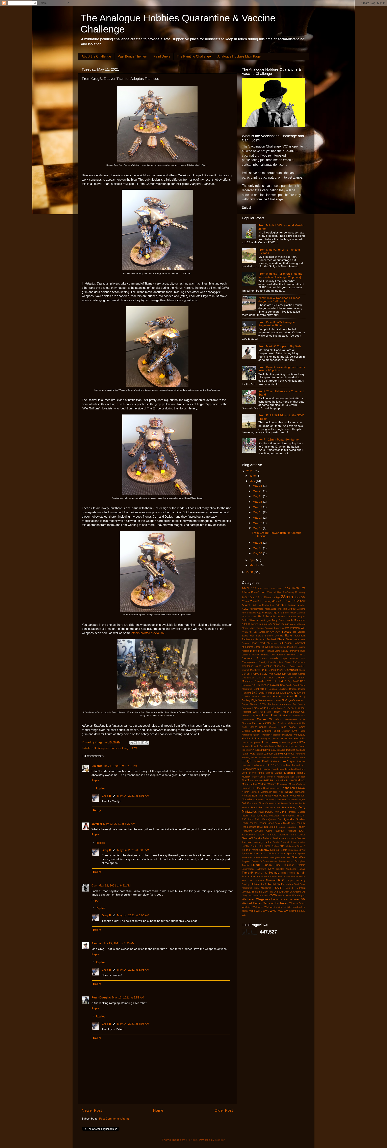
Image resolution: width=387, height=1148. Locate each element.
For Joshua (299, 704)
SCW (267, 846)
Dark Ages (263, 685)
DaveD (274, 684)
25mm (259, 597)
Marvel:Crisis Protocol (263, 776)
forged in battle (274, 708)
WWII (287, 910)
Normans (246, 795)
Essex (282, 696)
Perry (293, 807)
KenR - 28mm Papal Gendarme (278, 439)
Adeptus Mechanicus (263, 605)
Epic (275, 696)
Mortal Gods (295, 784)
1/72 (303, 588)
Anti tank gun (263, 620)
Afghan (292, 608)
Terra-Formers (288, 873)
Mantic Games (274, 772)
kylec (292, 761)
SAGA (302, 830)
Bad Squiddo (298, 632)
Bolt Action (285, 643)
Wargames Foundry (269, 899)
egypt (269, 693)
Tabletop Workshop (286, 869)
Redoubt (300, 823)
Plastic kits (262, 815)
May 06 (258, 548)
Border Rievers (262, 647)
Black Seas (284, 639)
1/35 (260, 588)
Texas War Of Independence (271, 876)
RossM (300, 826)
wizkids (287, 907)
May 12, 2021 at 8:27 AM (119, 823)
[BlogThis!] (135, 743)
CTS (269, 681)
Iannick (246, 746)
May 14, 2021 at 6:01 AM (133, 795)
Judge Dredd (261, 761)
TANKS (258, 873)
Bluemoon (272, 643)
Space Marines (250, 853)
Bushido (291, 654)
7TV (296, 601)
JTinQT (246, 761)
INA (252, 750)
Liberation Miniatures (295, 769)
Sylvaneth (261, 869)
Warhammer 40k (295, 899)
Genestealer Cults (295, 719)
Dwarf (262, 692)
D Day (288, 681)
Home (158, 1110)
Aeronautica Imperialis (276, 609)
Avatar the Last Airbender (255, 632)
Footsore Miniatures (279, 704)
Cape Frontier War (293, 658)
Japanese (289, 753)
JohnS (302, 757)
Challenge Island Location (257, 666)
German (246, 723)
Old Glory (247, 803)
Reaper (253, 823)
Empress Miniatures (262, 696)
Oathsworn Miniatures (287, 799)
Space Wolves (268, 853)
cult (274, 681)
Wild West (258, 907)
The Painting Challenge (194, 56)
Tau (265, 873)
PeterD (277, 811)
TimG (281, 880)
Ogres (302, 799)
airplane (252, 616)
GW (134, 748)
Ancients (270, 616)
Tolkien (256, 884)
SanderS (247, 838)
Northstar (247, 799)
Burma (255, 654)
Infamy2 (265, 749)
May (253, 481)
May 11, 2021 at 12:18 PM (120, 765)
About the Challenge (96, 56)
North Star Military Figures (267, 795)
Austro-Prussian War (293, 628)
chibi (264, 669)
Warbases (248, 899)
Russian (279, 830)
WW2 (273, 910)
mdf (252, 780)
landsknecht (258, 765)
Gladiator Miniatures (288, 723)
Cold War (267, 673)
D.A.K (296, 681)
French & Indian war (293, 712)
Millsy (254, 784)
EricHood (191, 1139)
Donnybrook (260, 689)
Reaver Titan (281, 823)
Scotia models (297, 842)
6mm (289, 601)
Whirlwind (246, 907)
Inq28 (273, 750)
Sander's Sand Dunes (292, 834)
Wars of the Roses (275, 903)
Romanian (291, 827)
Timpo (289, 880)
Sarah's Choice (288, 838)
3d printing (264, 601)
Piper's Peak (248, 815)
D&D (302, 681)
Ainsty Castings (298, 612)
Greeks (246, 730)
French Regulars (251, 715)
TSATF (277, 887)
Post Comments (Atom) (114, 1118)
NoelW (289, 791)
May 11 (258, 528)
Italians (259, 753)
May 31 (258, 485)
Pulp (250, 819)
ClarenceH (291, 669)
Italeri (302, 750)
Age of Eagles (249, 612)
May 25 (258, 496)
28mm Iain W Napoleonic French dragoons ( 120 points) (279, 299)
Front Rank (269, 715)
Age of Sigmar (281, 612)
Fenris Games (274, 700)
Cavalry (263, 662)
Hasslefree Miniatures (281, 735)
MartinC (301, 772)
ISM (298, 750)
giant (274, 723)
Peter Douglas (101, 997)
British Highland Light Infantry (273, 651)
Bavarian (260, 639)
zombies (295, 910)
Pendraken (257, 807)
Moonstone (282, 784)
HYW (302, 742)
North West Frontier (294, 795)
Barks (288, 635)
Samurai (272, 834)
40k (274, 601)
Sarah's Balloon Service (267, 838)
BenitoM (271, 639)
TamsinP (247, 872)
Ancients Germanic (286, 616)
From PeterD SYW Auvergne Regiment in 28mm (276, 324)
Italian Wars (248, 753)
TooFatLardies (285, 884)
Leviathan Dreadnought (273, 769)
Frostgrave (285, 715)
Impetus (246, 750)
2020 (250, 571)
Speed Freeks (261, 857)
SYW (271, 869)
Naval (301, 787)
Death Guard (292, 685)
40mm (281, 601)
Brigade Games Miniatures (284, 647)
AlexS (261, 616)
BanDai (259, 635)
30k (94, 748)
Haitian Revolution (261, 735)
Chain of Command (295, 662)
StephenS (257, 861)
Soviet (302, 850)
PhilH (285, 811)
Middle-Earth (281, 780)
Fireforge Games (291, 700)
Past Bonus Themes (132, 56)
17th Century (288, 592)
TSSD (287, 888)
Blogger (220, 1139)
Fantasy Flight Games (254, 700)
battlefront (299, 635)
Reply (95, 780)
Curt (94, 885)
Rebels (291, 823)
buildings (246, 654)
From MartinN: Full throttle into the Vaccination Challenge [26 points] (280, 275)
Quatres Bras (275, 819)
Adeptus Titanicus (109, 748)
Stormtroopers (270, 861)
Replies (100, 788)
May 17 (258, 507)
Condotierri (280, 673)
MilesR (246, 784)
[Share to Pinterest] (147, 743)
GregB (126, 748)
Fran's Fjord (290, 708)
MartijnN (289, 772)
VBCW (273, 895)
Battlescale (248, 639)
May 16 (258, 512)
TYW (270, 892)
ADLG (245, 608)
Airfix (244, 616)
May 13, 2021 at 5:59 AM (128, 997)
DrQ (254, 692)
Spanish (281, 853)
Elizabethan (279, 692)
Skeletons (293, 850)
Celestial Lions (275, 662)
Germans (258, 723)
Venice (281, 895)
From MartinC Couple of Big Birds (279, 346)
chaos (277, 666)
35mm (253, 601)
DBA (282, 685)
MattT (245, 780)
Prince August (288, 815)
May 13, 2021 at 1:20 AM (118, 943)
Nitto (281, 792)
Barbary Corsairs (274, 635)
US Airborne (295, 892)
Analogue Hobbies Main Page (239, 56)
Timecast (271, 880)
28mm (287, 596)
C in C (301, 654)
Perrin (285, 807)
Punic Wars (261, 819)
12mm (254, 592)
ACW (302, 601)
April (253, 560)
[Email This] (131, 743)
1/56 (287, 588)
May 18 (258, 501)
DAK (254, 685)
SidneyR (301, 846)
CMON (257, 673)
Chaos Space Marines (293, 666)
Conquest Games (296, 674)
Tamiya (301, 869)
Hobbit (245, 742)
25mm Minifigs (272, 597)
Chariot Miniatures (251, 670)
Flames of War (258, 704)
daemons (246, 685)
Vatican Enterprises (258, 895)
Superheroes (248, 869)
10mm (246, 592)
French (276, 712)
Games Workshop (269, 719)
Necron (245, 792)
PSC (244, 819)
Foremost (246, 708)
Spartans (291, 853)
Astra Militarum (297, 624)
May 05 (258, 553)
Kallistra (275, 761)
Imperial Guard (297, 746)
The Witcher (292, 876)
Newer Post (92, 1110)
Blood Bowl (258, 643)
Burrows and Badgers (273, 654)
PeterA (269, 811)
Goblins (253, 727)
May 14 (258, 517)
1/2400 (246, 588)
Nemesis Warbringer (261, 792)
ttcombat (246, 891)
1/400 (266, 588)
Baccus (286, 631)
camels (274, 658)
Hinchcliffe (299, 738)
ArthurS (268, 624)
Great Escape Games (292, 727)
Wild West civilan (273, 907)
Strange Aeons (285, 861)
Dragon (292, 689)
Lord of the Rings (253, 772)
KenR (284, 761)
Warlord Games (252, 903)
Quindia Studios (294, 819)
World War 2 (255, 910)
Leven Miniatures (251, 769)
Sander (96, 943)
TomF (263, 884)
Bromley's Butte (297, 651)
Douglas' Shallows (278, 689)
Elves (290, 692)
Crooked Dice (284, 677)
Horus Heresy (270, 742)
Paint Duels (161, 56)
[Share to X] (139, 743)
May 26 (258, 491)
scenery (258, 842)
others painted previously (147, 633)
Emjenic (97, 765)
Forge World (259, 708)
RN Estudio (270, 827)
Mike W (292, 780)
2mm (297, 597)
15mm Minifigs (274, 592)
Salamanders (248, 834)
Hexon (276, 738)
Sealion (275, 846)
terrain (301, 872)
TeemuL (274, 872)
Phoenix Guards (297, 812)
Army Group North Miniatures (288, 620)
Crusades (260, 681)
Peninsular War (273, 807)
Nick (275, 792)
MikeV (301, 780)
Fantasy (300, 696)
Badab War (248, 635)
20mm (251, 597)
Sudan (267, 864)
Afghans (301, 609)
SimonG (264, 849)
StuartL (256, 864)
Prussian (300, 815)
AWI (272, 631)
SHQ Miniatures (288, 846)
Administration (256, 609)
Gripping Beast (271, 730)
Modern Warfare (267, 784)
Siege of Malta (250, 850)
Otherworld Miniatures (276, 803)
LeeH (302, 765)
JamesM (268, 753)
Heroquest (266, 738)
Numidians (258, 799)
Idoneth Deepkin (259, 746)
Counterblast (248, 677)
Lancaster (247, 765)
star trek (285, 857)
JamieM (97, 823)
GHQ (268, 723)
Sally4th (261, 834)
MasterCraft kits (285, 776)
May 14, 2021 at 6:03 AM (133, 850)
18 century (300, 592)
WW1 (266, 910)
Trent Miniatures (262, 888)
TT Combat (298, 887)
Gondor (263, 727)
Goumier (273, 727)
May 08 (258, 542)
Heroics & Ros (250, 738)
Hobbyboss (254, 742)
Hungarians (292, 742)
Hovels (282, 742)
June (253, 475)
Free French (264, 712)
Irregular (290, 749)
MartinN (246, 776)
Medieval (259, 780)
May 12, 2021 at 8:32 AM (115, 885)
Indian (258, 750)
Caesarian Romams (254, 658)
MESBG (268, 780)
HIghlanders (286, 738)
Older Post (223, 1110)
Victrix (288, 895)
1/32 (253, 588)
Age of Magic (264, 612)
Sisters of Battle (278, 850)
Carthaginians (249, 662)
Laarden (301, 761)
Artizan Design (281, 624)
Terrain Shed (249, 876)
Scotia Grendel (281, 842)
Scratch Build (257, 846)
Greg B (106, 795)
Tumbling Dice (260, 891)
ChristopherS (276, 670)
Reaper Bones (266, 823)
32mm (245, 601)
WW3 (280, 910)
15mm (262, 592)
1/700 (295, 588)
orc (256, 803)
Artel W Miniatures (252, 624)
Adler (302, 605)
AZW (278, 632)
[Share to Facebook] (143, 743)
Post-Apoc (274, 815)
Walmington (298, 895)
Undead (278, 891)
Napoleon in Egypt (272, 788)
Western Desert (297, 903)
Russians (291, 831)
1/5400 (280, 588)
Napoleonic (290, 787)
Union (286, 892)
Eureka (290, 696)
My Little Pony (255, 788)
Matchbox (300, 776)
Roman (281, 827)
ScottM (245, 846)
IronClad (281, 750)
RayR (245, 823)
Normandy (300, 792)
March (254, 565)
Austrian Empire (273, 628)
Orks (261, 803)
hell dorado (299, 734)
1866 (245, 597)
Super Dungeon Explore (290, 865)
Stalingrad (275, 857)
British (253, 650)
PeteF (261, 811)
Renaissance (249, 827)
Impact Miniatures (278, 746)
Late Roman (292, 765)
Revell (260, 827)
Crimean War (265, 677)
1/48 (273, 588)
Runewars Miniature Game (257, 831)
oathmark (269, 799)
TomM (272, 884)
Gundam (286, 731)
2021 (250, 471)
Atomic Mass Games (253, 628)
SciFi (267, 842)
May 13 (258, 522)
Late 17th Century (275, 765)
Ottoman (293, 803)
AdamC (246, 605)
